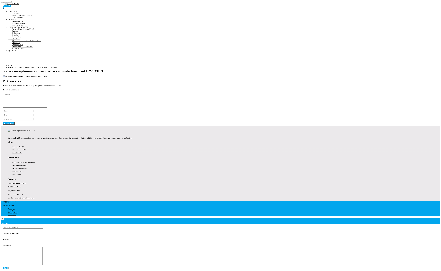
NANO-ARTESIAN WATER (18, 27)
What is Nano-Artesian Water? (23, 29)
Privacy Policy (13, 213)
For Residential (17, 21)
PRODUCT (12, 19)
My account (12, 50)
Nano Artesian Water (19, 150)
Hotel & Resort (17, 25)
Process (15, 31)
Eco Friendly (17, 153)
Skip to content (6, 2)
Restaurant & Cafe (19, 23)
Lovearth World (18, 147)
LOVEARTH (12, 11)
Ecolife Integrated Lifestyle (22, 15)
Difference (16, 33)
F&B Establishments (19, 168)
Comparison (16, 37)
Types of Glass (17, 45)
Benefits (15, 35)
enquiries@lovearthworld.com (24, 198)
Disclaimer (12, 211)
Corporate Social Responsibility (23, 162)
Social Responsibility (19, 165)
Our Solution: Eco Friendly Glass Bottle (26, 41)
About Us (15, 13)
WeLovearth (10, 205)
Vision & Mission (18, 17)
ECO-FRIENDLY (14, 39)
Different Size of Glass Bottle (22, 47)
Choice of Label (18, 49)
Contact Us (7, 6)
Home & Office (18, 171)
